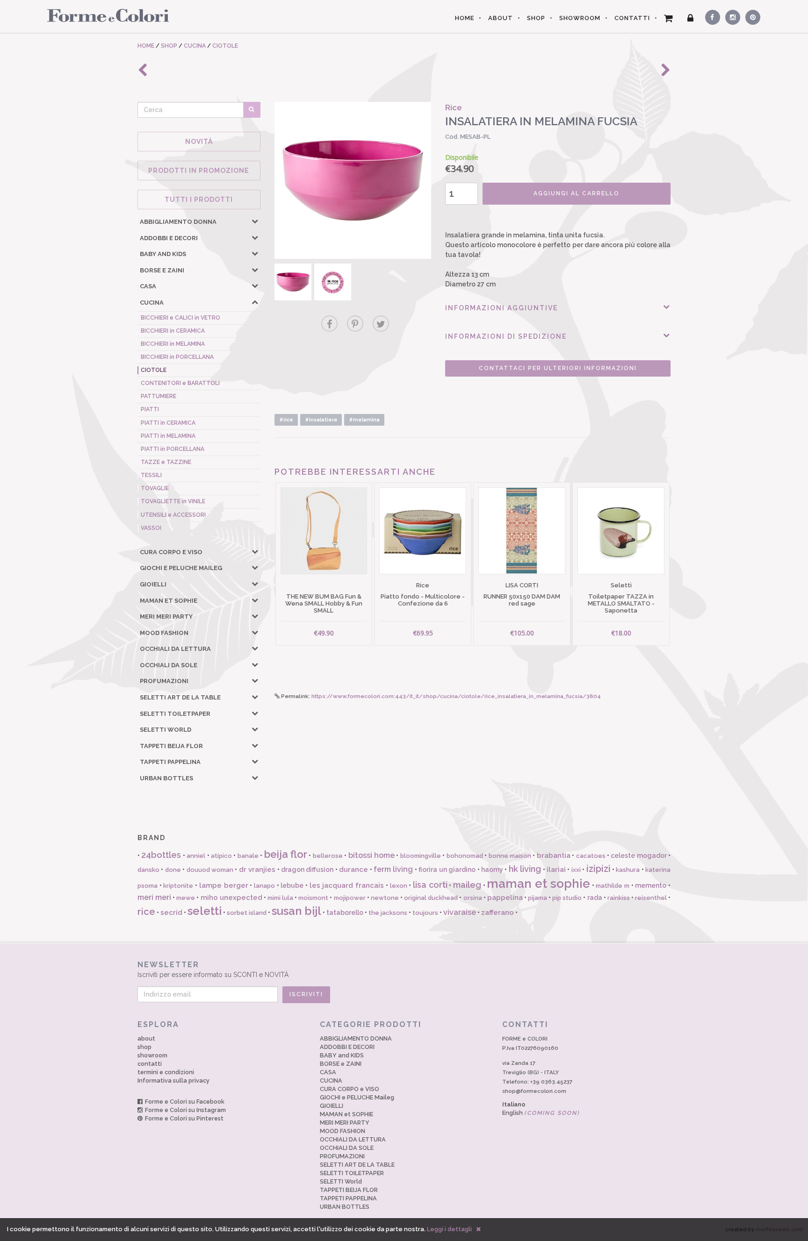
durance (353, 869)
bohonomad (465, 855)
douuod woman (210, 869)
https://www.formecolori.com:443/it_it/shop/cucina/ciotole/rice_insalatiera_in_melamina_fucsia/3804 (456, 696)
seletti (205, 911)
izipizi (598, 868)
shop (144, 1046)
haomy (492, 869)
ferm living (393, 869)
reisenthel (651, 897)
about (146, 1038)
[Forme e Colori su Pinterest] (751, 16)
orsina (472, 897)
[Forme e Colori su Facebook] (711, 16)
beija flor (285, 854)
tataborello (344, 912)
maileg (467, 885)
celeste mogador (638, 855)
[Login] (690, 18)
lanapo (264, 885)
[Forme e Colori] (104, 15)
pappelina (505, 897)
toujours (425, 912)
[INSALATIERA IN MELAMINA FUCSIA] (353, 180)
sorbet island (247, 912)
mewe (185, 897)
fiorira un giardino (447, 869)
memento (650, 885)
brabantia (553, 855)
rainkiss (618, 897)
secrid (171, 912)
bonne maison (510, 855)
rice (146, 911)
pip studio (567, 897)
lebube (292, 885)
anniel (196, 855)
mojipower (350, 897)
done (173, 869)
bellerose (328, 855)
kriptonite (178, 885)
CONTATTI (632, 17)
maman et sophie (538, 884)
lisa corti (430, 885)
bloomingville (420, 855)
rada (594, 897)
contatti (149, 1063)
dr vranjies (257, 869)
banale (248, 855)
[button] (254, 221)
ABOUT (500, 17)
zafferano (497, 912)
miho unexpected (231, 897)
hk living (525, 869)
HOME (464, 17)
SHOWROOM (579, 17)
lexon (398, 885)
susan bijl (296, 911)
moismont (313, 897)
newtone (385, 897)
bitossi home (371, 855)
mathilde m (612, 885)
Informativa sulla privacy (173, 1080)
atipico (221, 855)
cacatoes (591, 855)
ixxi (576, 869)
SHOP (536, 17)
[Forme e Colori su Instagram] (731, 16)
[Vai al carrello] (668, 18)
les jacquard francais (347, 885)
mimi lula (280, 897)
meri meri (154, 897)
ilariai (556, 869)
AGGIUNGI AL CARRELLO (577, 193)
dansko (148, 869)
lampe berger (223, 885)
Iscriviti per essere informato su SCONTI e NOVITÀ (213, 969)
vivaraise (459, 912)
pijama (537, 897)
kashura (628, 869)
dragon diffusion (307, 869)
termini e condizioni (165, 1072)
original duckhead (431, 897)
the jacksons (387, 912)
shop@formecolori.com (534, 1091)
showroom (152, 1055)
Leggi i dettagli (449, 1229)
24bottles (161, 855)
